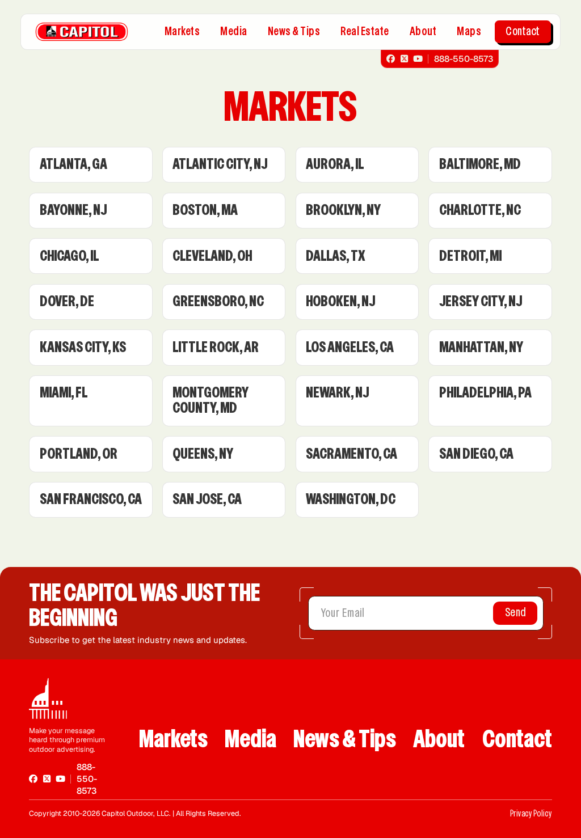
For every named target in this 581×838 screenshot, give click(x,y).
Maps (469, 31)
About (423, 31)
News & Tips (294, 31)
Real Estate (364, 31)
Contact (523, 31)
